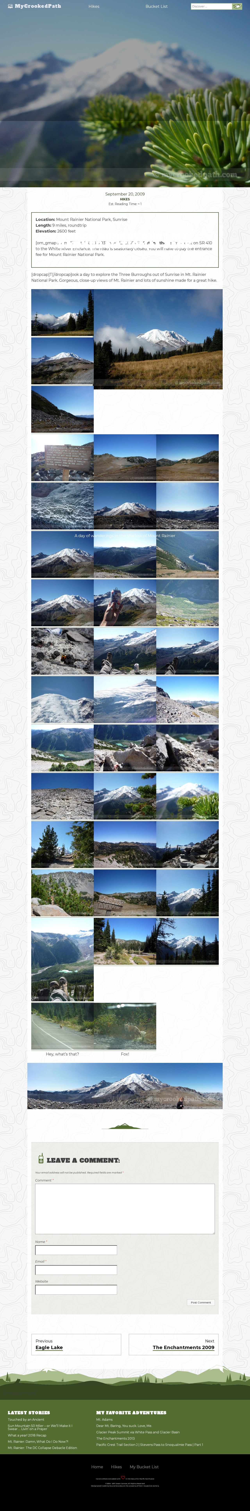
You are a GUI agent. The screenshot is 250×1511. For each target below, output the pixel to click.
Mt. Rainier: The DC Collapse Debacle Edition (42, 1448)
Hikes (93, 6)
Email (40, 1261)
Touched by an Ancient (26, 1419)
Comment (44, 1180)
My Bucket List (144, 1467)
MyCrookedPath (38, 6)
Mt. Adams (104, 1419)
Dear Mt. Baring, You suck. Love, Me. (124, 1426)
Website (41, 1281)
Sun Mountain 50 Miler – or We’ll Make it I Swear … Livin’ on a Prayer (40, 1427)
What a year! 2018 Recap (27, 1435)
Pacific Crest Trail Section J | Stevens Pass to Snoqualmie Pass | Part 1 (149, 1445)
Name (41, 1242)
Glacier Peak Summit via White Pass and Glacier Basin (138, 1432)
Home (97, 1467)
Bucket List (157, 6)
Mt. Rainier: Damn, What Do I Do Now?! (38, 1441)
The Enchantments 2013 (115, 1438)
